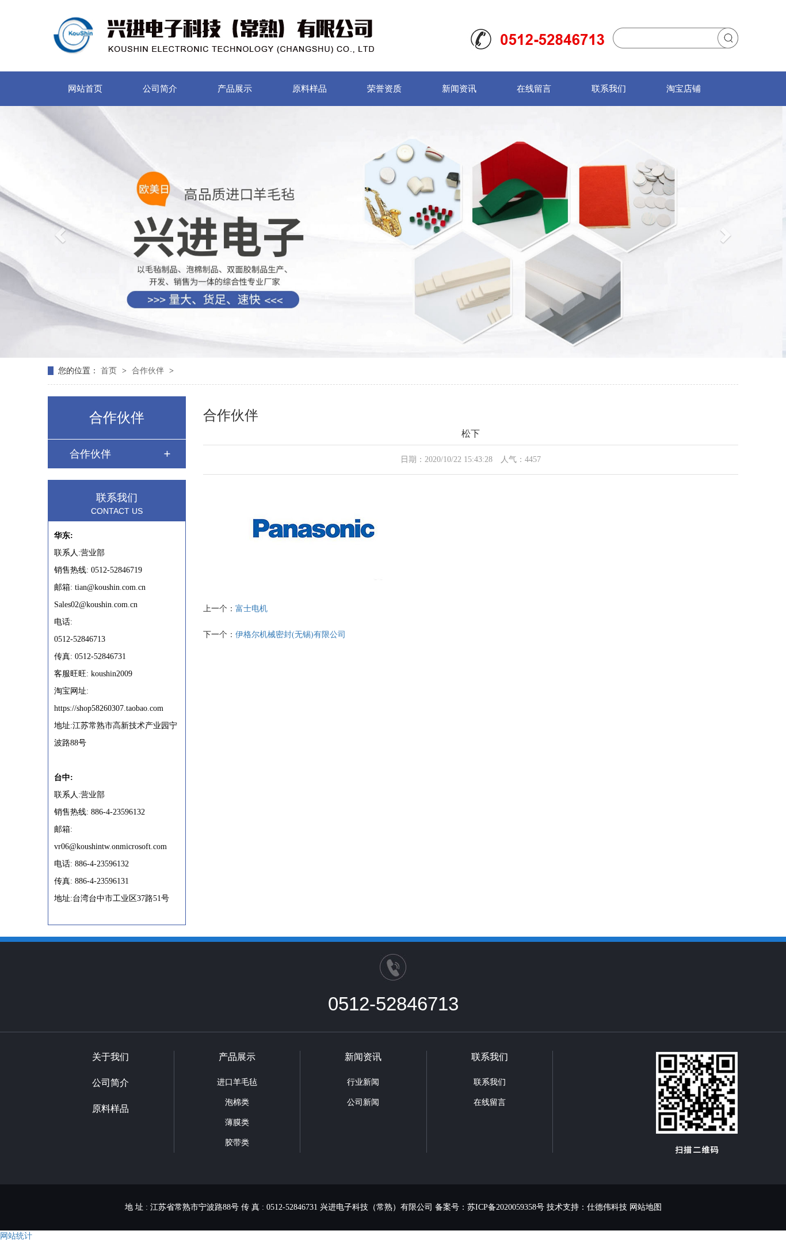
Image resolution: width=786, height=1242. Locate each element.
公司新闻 (363, 1102)
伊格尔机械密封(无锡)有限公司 (290, 634)
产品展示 (235, 88)
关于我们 (110, 1057)
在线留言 (534, 88)
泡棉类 (237, 1102)
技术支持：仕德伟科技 (587, 1207)
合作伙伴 (149, 370)
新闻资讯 (459, 88)
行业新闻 (363, 1082)
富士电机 (251, 608)
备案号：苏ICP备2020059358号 (489, 1207)
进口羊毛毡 (237, 1082)
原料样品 (309, 88)
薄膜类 (237, 1122)
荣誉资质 (384, 88)
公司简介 (160, 88)
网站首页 (85, 88)
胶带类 (237, 1142)
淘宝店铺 (683, 88)
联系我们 (609, 88)
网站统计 (16, 1236)
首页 (110, 370)
